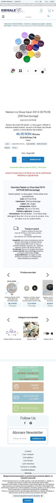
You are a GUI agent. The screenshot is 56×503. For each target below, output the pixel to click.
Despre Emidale (7, 1)
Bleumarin (31, 144)
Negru (8, 148)
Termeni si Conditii (28, 467)
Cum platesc (28, 457)
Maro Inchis (42, 144)
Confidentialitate (28, 470)
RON (46, 1)
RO (37, 1)
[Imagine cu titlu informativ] (13, 71)
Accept (28, 501)
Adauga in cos (35, 159)
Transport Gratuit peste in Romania (27, 373)
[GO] (48, 16)
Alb (7, 144)
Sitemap (28, 473)
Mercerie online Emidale (13, 24)
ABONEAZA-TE (38, 439)
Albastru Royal (19, 144)
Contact (17, 1)
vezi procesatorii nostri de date (27, 496)
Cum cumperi (28, 454)
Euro (52, 1)
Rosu (15, 148)
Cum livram (28, 460)
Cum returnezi (28, 463)
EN (42, 1)
